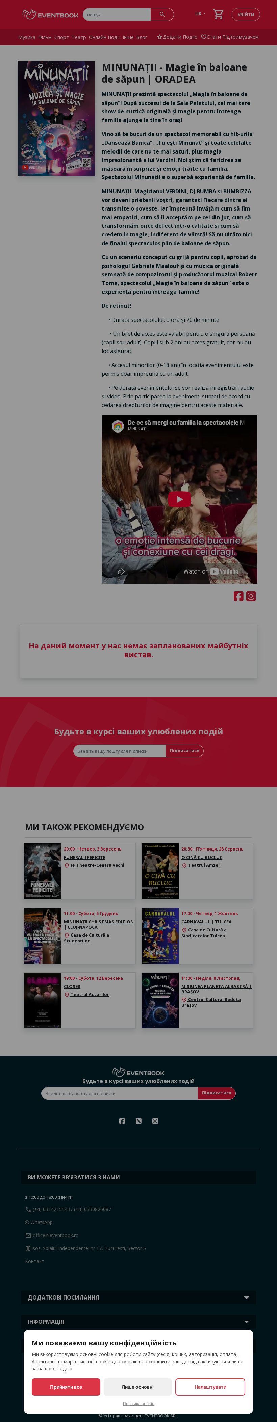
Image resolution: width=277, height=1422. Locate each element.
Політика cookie (138, 1403)
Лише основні (138, 1387)
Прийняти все (66, 1387)
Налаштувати (210, 1387)
